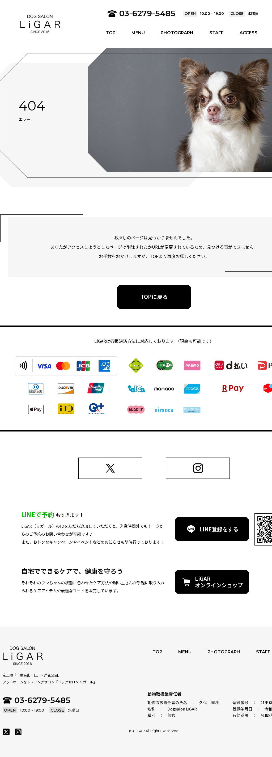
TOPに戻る (154, 297)
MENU (138, 32)
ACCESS (248, 32)
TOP (111, 32)
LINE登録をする (218, 529)
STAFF (216, 32)
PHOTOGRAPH (177, 32)
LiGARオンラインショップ (219, 582)
